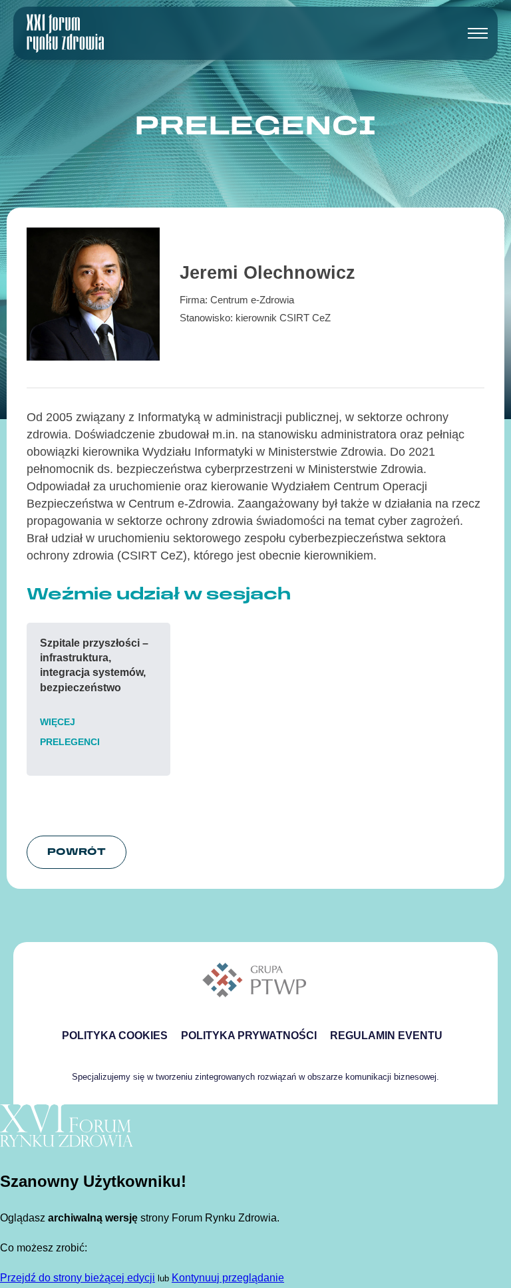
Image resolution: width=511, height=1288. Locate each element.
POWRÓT (76, 851)
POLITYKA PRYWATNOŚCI (249, 1035)
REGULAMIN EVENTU (386, 1035)
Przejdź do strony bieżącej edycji (77, 1277)
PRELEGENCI (70, 741)
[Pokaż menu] (478, 33)
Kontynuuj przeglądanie (228, 1277)
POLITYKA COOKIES (115, 1035)
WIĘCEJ (57, 722)
